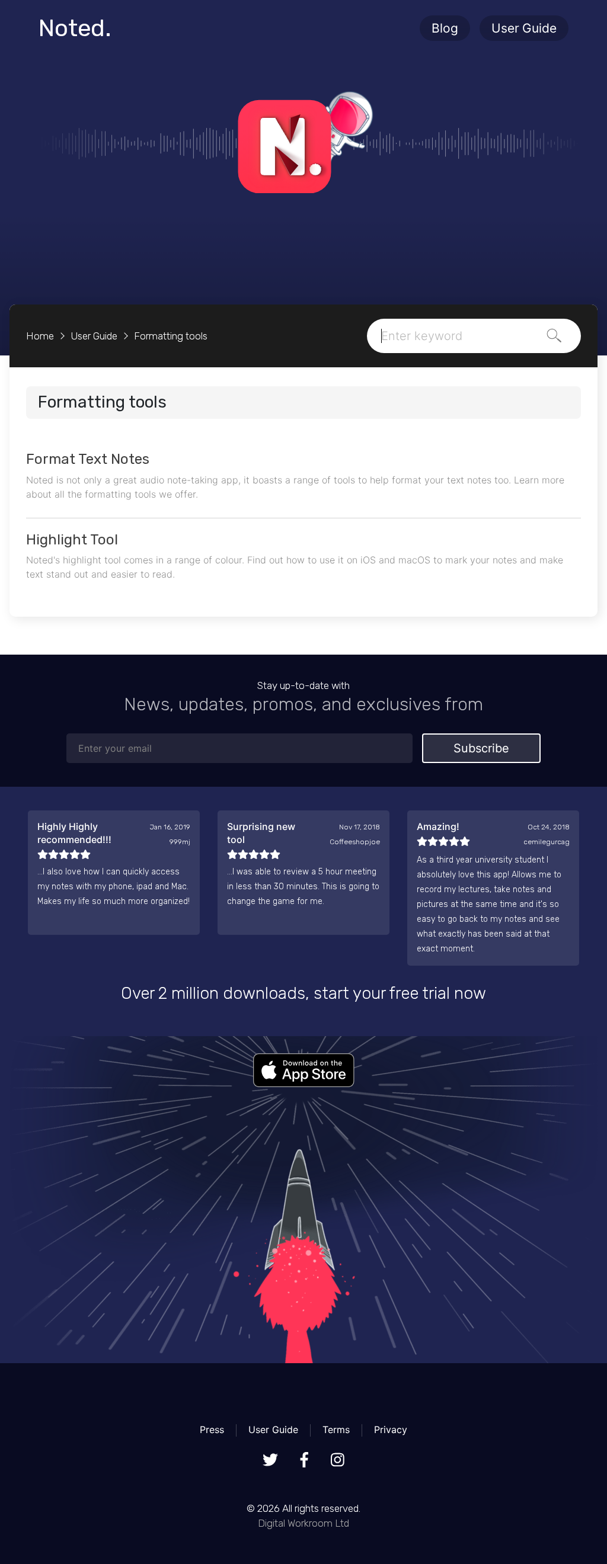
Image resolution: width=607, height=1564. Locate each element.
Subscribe (481, 748)
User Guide (524, 28)
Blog (445, 28)
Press (212, 1429)
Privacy (390, 1429)
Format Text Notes (87, 459)
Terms (336, 1429)
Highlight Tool (72, 539)
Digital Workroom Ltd (303, 1523)
